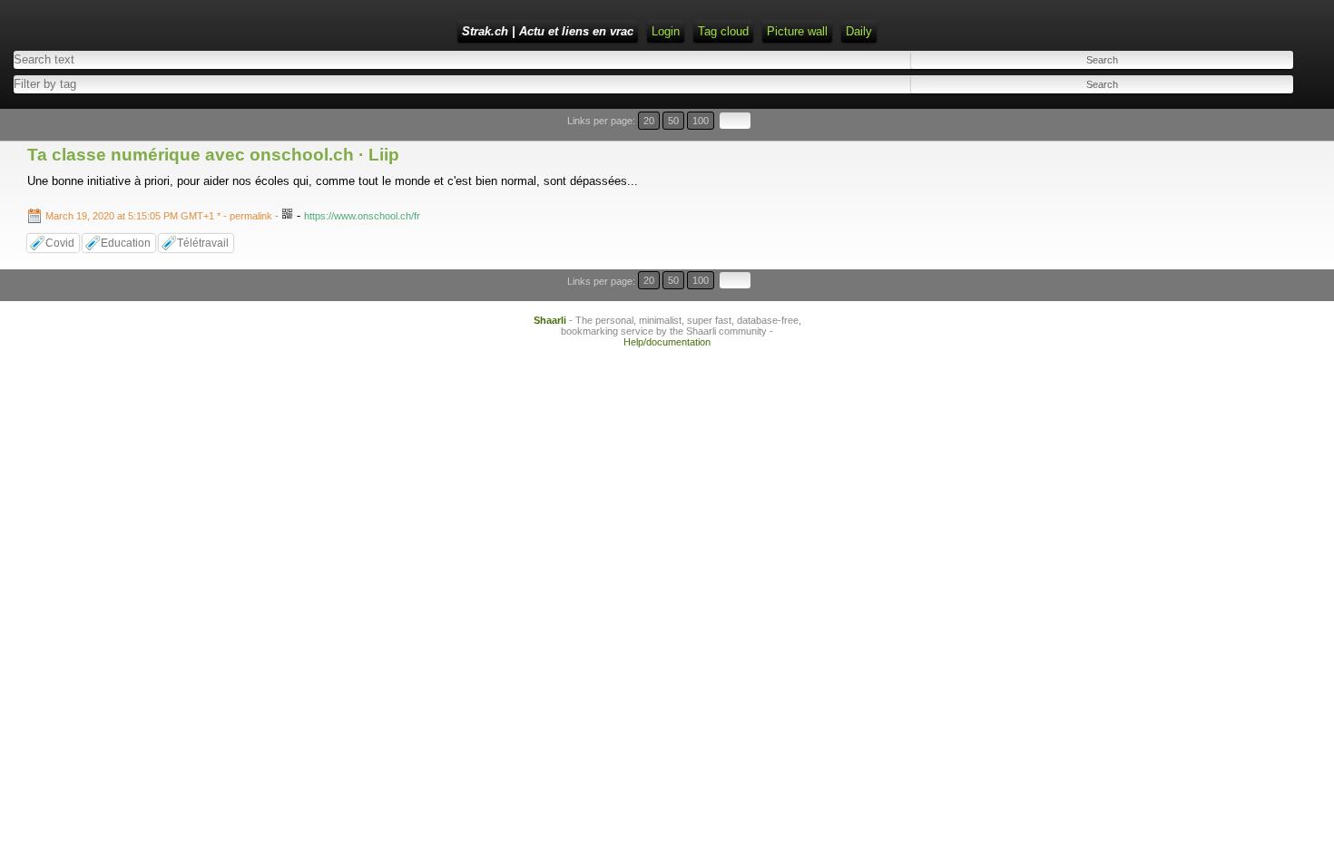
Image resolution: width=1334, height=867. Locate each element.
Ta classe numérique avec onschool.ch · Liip (213, 154)
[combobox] (326, 84)
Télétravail (203, 243)
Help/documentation (667, 341)
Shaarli (550, 320)
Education (126, 243)
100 (700, 120)
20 (648, 120)
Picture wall (797, 31)
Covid (59, 243)
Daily (859, 31)
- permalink (160, 215)
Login (666, 31)
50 (673, 120)
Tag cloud (723, 31)
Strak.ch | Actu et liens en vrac (547, 31)
